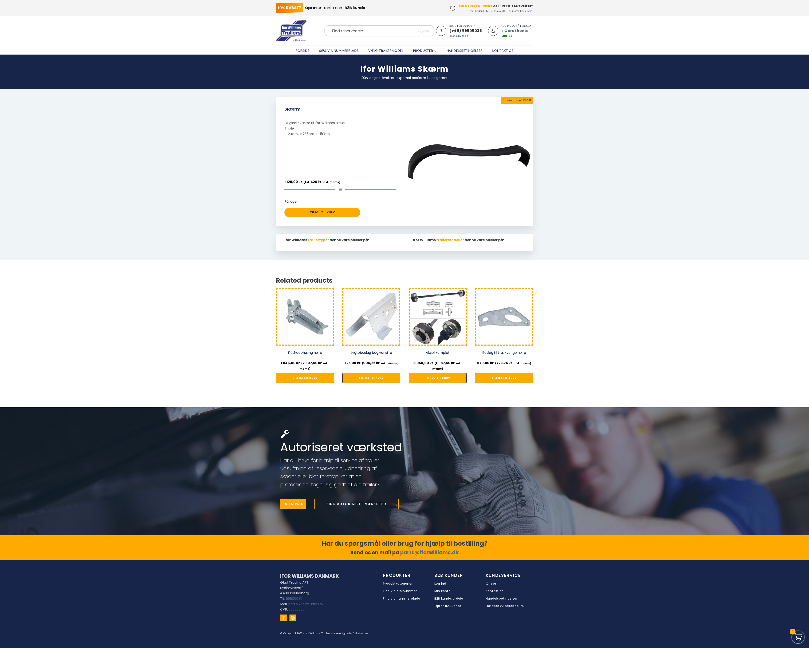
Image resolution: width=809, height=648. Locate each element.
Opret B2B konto (447, 606)
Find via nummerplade (401, 598)
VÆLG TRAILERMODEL (385, 50)
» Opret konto (515, 30)
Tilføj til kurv (322, 212)
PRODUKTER (423, 50)
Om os (491, 583)
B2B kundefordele (448, 598)
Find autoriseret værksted (356, 503)
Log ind (440, 583)
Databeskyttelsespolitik (505, 606)
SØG (425, 31)
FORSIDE (302, 50)
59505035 (294, 598)
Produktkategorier (398, 583)
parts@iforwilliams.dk (429, 552)
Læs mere (526, 11)
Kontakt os (495, 591)
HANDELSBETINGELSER (464, 50)
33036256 (297, 609)
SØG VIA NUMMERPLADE (339, 50)
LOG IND (507, 36)
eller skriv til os (458, 36)
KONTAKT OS (502, 50)
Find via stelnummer (400, 591)
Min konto (442, 591)
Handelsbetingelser (502, 598)
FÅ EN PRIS (293, 503)
